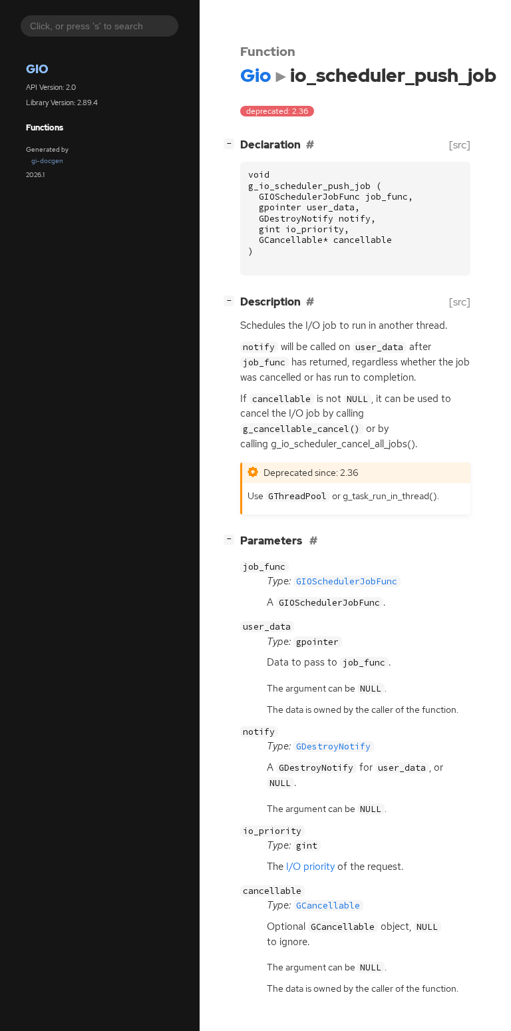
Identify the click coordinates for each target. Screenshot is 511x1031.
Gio (37, 69)
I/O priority (310, 866)
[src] (459, 145)
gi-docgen (47, 160)
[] (232, 143)
